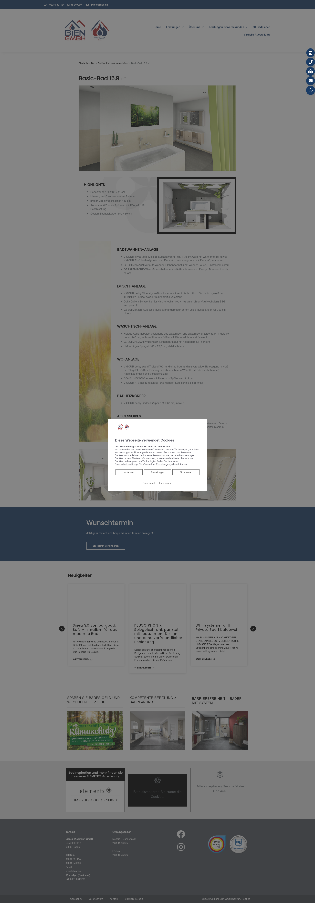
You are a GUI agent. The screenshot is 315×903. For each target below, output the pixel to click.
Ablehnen (129, 472)
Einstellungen (157, 472)
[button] (310, 52)
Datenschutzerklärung (126, 464)
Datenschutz (149, 483)
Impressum (165, 483)
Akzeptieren (186, 472)
